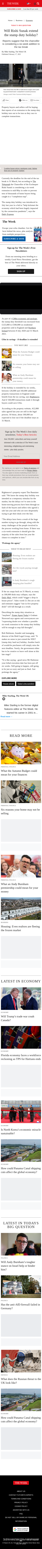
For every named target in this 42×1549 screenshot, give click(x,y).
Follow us (24, 100)
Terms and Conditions (21, 1499)
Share (7, 100)
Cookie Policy (21, 1506)
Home (10, 20)
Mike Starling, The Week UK (15, 52)
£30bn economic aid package (24, 318)
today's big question (21, 25)
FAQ (21, 1514)
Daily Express (8, 214)
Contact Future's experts (21, 1495)
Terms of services (30, 468)
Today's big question (25, 684)
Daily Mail (6, 597)
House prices (8, 684)
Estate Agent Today (20, 615)
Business (19, 20)
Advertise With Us (21, 1510)
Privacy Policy (21, 1502)
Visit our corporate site (29, 1540)
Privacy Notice (32, 470)
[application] (21, 297)
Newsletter (36, 100)
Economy (29, 20)
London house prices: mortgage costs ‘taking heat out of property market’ (20, 169)
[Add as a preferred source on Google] (21, 1529)
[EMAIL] (4, 698)
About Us (21, 1491)
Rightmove (34, 397)
